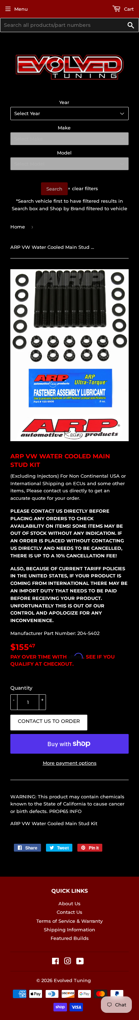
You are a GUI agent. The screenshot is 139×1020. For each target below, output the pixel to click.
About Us (69, 903)
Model (64, 153)
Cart (128, 9)
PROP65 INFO (65, 811)
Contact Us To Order (49, 721)
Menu (21, 9)
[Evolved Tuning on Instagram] (67, 962)
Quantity (21, 688)
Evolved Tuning (72, 980)
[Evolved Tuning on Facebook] (55, 962)
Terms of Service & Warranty (69, 921)
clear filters (83, 188)
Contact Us (69, 912)
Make (64, 127)
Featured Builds (70, 938)
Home (17, 227)
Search (54, 189)
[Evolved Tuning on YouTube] (80, 962)
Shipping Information (69, 929)
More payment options (70, 763)
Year (64, 102)
